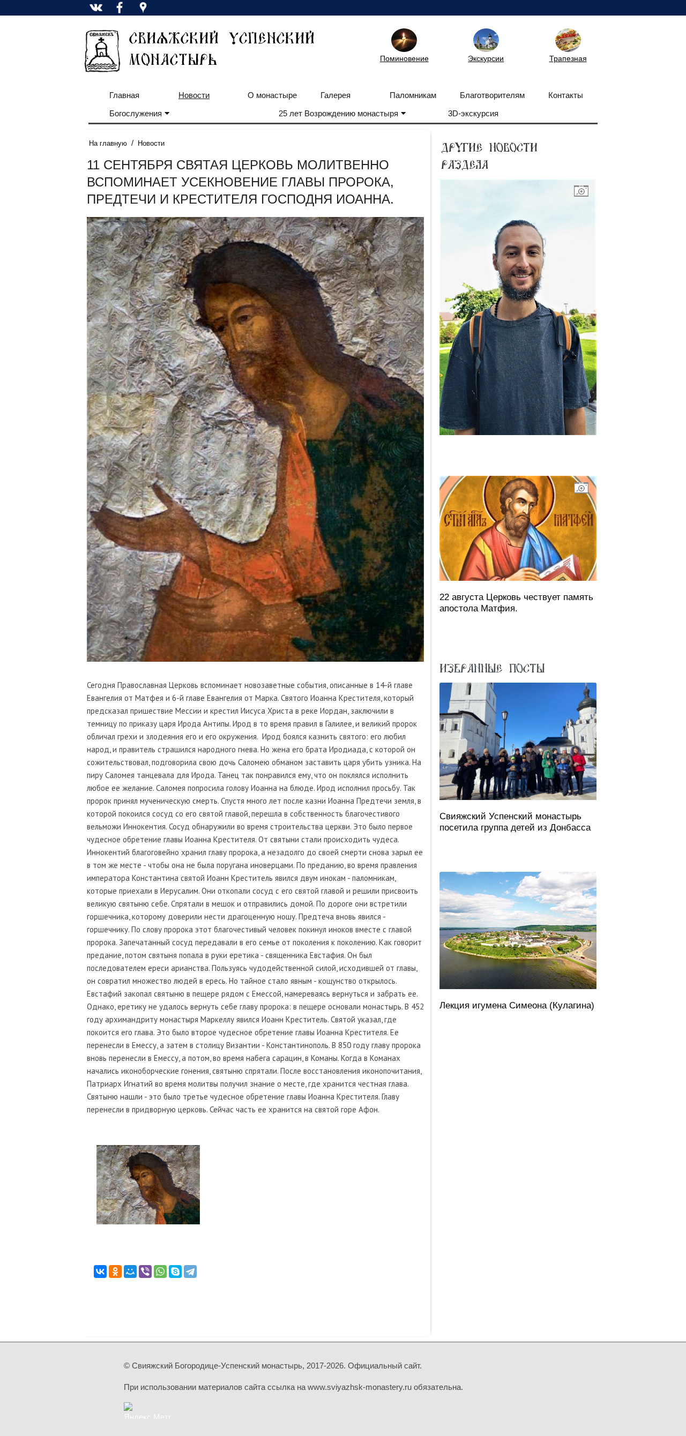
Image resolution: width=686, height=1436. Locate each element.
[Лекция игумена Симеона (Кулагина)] (517, 930)
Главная (124, 95)
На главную (108, 143)
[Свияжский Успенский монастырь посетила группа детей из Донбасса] (517, 741)
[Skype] (175, 1271)
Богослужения (135, 113)
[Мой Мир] (130, 1271)
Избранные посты (492, 668)
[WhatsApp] (160, 1271)
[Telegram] (190, 1271)
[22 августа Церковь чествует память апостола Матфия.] (517, 528)
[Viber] (145, 1271)
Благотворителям (492, 95)
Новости (194, 95)
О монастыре (272, 95)
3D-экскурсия (473, 113)
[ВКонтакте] (100, 1271)
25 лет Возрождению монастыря (338, 113)
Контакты (565, 95)
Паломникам (413, 95)
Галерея (335, 95)
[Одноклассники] (115, 1271)
